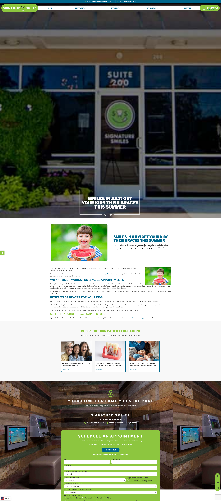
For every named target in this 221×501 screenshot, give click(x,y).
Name (66, 459)
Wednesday (89, 498)
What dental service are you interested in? (77, 489)
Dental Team (80, 8)
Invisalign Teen (105, 274)
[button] (2, 253)
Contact (187, 8)
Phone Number (116, 459)
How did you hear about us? (73, 477)
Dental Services (151, 8)
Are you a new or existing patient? (138, 478)
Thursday (100, 498)
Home (50, 8)
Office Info (115, 8)
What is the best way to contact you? (76, 471)
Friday (109, 498)
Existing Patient (147, 481)
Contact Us (212, 8)
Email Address (68, 465)
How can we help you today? (73, 483)
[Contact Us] (204, 8)
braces (66, 268)
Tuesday (79, 498)
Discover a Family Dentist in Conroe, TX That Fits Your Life (142, 364)
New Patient (134, 481)
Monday (69, 498)
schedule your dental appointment (139, 318)
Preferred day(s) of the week (73, 496)
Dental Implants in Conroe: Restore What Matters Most (109, 364)
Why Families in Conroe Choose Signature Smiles (76, 364)
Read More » (65, 369)
